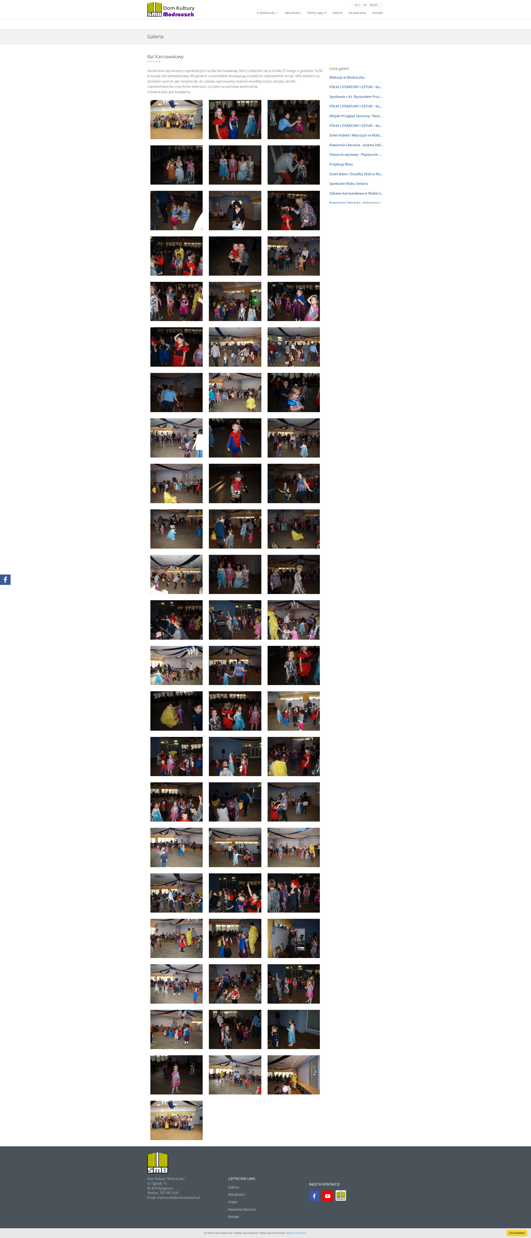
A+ (365, 5)
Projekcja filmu (341, 164)
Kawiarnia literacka (242, 1209)
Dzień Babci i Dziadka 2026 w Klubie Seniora (356, 174)
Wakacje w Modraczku (347, 77)
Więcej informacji (296, 1233)
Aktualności (293, 13)
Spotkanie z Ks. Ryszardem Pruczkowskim (356, 96)
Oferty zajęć (315, 13)
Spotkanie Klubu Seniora (348, 183)
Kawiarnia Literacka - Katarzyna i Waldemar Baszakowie (356, 203)
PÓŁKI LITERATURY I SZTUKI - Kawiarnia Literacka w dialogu (356, 87)
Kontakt (377, 13)
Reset (374, 5)
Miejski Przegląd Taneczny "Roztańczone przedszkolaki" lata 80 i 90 (356, 116)
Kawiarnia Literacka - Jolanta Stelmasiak (356, 145)
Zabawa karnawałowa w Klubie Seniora (356, 193)
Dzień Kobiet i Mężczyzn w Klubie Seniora (356, 135)
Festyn (232, 1202)
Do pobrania (357, 13)
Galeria (337, 13)
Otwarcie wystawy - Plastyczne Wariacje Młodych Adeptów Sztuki (356, 154)
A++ (357, 5)
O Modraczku (266, 13)
